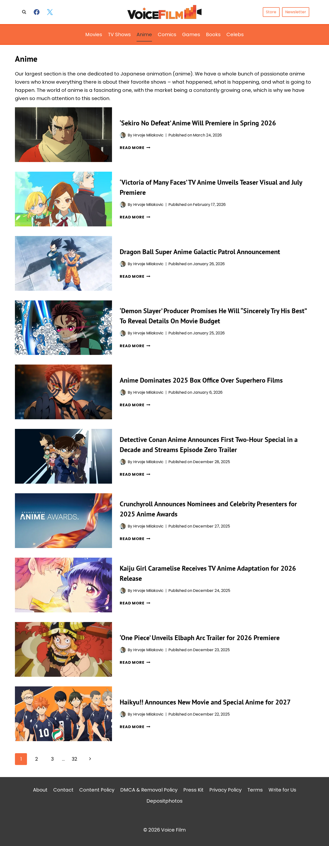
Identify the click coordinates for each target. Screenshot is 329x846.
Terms (255, 789)
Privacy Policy (225, 789)
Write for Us (282, 789)
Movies (93, 34)
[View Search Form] (24, 12)
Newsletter (295, 12)
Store (271, 12)
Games (191, 34)
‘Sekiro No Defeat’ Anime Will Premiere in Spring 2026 (198, 122)
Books (213, 34)
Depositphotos (164, 801)
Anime (144, 34)
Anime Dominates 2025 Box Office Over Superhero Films (201, 380)
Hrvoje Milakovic (148, 135)
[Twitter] (50, 12)
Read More (135, 147)
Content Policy (96, 789)
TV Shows (119, 34)
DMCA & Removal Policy (149, 789)
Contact (63, 789)
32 (74, 759)
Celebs (235, 34)
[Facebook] (36, 12)
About (40, 789)
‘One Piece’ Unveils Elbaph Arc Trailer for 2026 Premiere (200, 637)
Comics (167, 34)
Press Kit (193, 789)
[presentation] (63, 134)
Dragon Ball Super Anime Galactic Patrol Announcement (200, 251)
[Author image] (123, 135)
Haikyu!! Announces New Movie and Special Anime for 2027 (205, 701)
